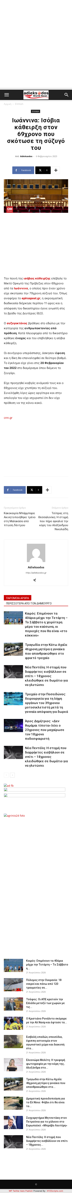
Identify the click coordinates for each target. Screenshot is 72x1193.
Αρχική (7, 104)
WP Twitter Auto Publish (21, 1191)
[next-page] (12, 775)
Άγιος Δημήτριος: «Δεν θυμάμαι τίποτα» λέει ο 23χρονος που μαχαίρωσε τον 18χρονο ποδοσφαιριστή (44, 729)
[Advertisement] (36, 52)
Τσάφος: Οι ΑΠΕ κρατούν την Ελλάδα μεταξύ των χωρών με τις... (45, 1003)
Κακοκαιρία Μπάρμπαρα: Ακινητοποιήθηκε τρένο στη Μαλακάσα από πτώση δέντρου (20, 519)
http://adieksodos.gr (36, 572)
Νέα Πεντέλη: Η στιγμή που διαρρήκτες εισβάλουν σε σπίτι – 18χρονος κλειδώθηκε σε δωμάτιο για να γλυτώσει (46, 756)
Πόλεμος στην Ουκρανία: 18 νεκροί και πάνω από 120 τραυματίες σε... (43, 983)
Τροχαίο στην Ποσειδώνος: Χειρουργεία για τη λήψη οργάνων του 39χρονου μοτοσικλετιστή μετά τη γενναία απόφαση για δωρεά (46, 703)
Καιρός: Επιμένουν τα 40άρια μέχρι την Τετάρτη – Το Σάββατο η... (47, 964)
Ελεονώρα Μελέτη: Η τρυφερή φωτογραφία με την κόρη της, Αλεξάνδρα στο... (45, 1063)
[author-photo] (36, 562)
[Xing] (36, 580)
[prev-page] (6, 775)
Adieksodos (26, 156)
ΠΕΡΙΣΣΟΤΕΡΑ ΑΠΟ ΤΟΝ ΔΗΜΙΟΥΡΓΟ (29, 603)
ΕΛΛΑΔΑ (19, 104)
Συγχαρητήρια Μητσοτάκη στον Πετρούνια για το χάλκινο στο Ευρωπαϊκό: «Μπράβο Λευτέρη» (46, 1121)
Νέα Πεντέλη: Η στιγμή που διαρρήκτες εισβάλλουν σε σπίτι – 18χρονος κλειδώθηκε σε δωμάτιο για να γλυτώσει (46, 676)
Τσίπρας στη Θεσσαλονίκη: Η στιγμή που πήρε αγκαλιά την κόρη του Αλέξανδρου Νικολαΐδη (53, 521)
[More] (56, 170)
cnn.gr (8, 417)
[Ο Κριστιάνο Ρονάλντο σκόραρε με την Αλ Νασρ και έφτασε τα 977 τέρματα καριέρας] (13, 1023)
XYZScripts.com (55, 1191)
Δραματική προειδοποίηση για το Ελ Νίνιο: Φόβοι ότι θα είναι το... (45, 1102)
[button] (6, 95)
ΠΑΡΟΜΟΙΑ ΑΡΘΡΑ (17, 598)
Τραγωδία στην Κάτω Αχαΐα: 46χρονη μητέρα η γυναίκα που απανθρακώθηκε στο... (45, 1083)
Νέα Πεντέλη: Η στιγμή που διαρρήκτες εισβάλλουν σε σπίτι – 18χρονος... (47, 1141)
